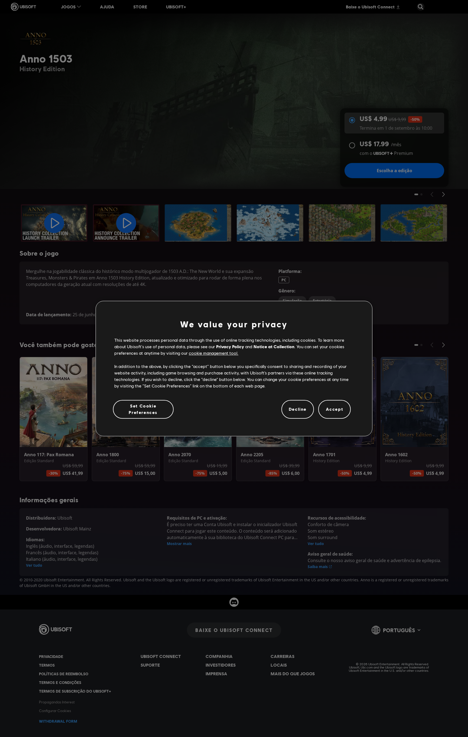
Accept (334, 409)
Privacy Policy (230, 346)
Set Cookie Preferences (143, 409)
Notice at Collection (273, 346)
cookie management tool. (213, 353)
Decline (298, 409)
